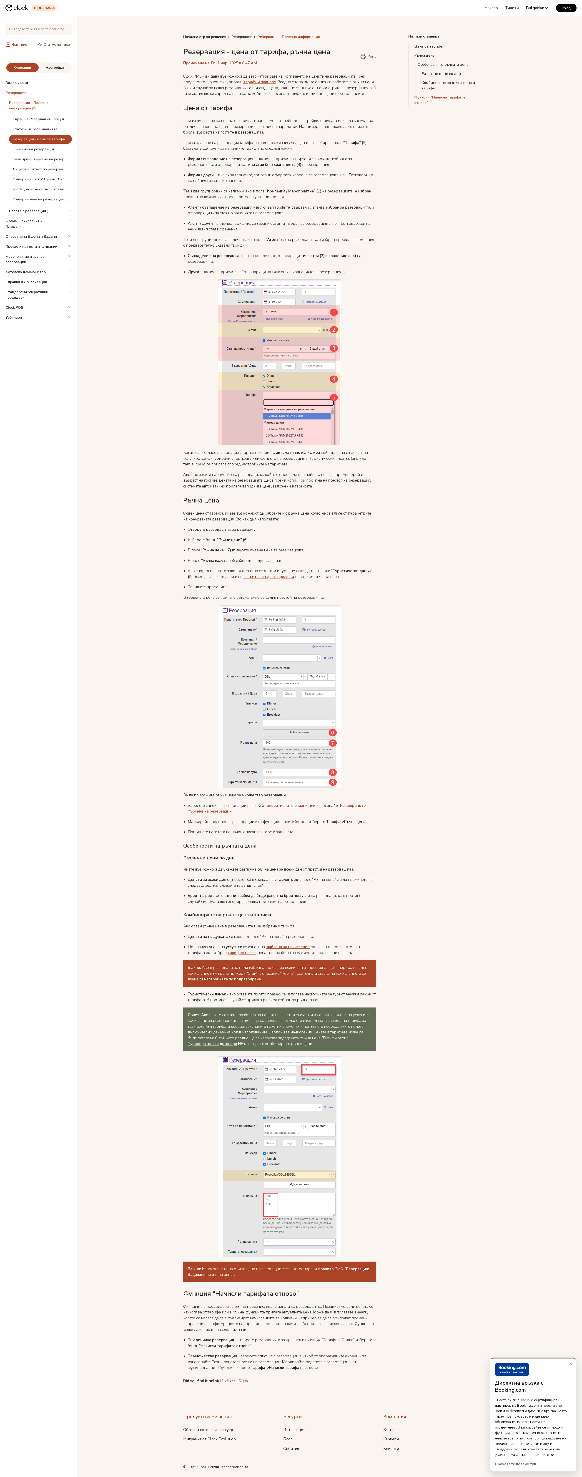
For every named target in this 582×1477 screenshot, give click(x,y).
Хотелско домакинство (25, 272)
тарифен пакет (242, 952)
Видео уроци (16, 82)
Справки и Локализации (26, 282)
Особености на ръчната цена (443, 64)
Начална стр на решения (204, 36)
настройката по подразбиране (232, 979)
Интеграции (294, 1429)
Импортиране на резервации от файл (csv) (42, 199)
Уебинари (13, 317)
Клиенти (391, 1448)
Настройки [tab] (55, 67)
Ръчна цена (424, 55)
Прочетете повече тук (515, 1464)
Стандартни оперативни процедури (26, 295)
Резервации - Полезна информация (289, 36)
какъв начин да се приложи (268, 576)
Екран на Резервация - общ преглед (42, 119)
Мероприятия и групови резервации (26, 259)
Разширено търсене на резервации (42, 159)
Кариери (391, 1439)
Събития (291, 1448)
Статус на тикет (57, 44)
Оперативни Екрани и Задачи (31, 236)
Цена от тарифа (429, 46)
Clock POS (14, 307)
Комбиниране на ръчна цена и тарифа (448, 85)
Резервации (15, 92)
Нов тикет (20, 44)
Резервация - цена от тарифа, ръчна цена (42, 139)
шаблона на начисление (288, 946)
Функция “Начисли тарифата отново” (439, 100)
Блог (287, 1439)
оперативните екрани (287, 805)
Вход (566, 7)
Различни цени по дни (441, 73)
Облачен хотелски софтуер (208, 1429)
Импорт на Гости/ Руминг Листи (40, 179)
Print (372, 56)
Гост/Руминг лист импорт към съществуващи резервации (42, 189)
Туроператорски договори (212, 1043)
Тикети (512, 7)
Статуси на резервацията (35, 129)
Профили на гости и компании (31, 246)
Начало (491, 7)
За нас (388, 1429)
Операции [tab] (22, 67)
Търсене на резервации (34, 149)
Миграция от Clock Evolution (209, 1439)
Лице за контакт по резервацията (42, 169)
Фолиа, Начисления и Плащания (24, 224)
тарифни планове (259, 82)
